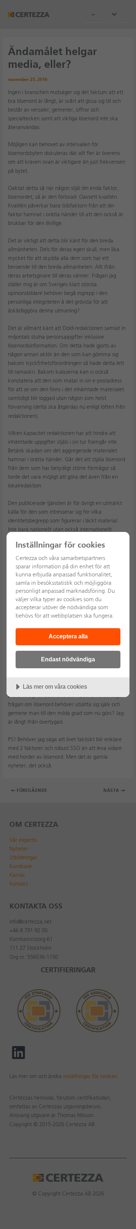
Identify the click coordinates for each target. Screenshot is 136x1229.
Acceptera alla (68, 636)
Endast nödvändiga (68, 659)
